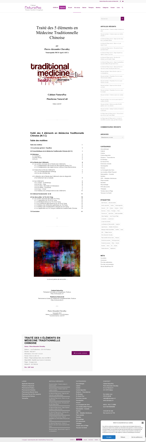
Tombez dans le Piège (107, 191)
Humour (103, 168)
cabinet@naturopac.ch (109, 398)
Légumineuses (104, 226)
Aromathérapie (105, 149)
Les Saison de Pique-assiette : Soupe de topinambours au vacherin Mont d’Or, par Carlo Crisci (59, 418)
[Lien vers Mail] (123, 1)
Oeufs (122, 229)
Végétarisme (112, 248)
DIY (107, 208)
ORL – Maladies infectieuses (109, 178)
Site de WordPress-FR (107, 266)
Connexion (104, 260)
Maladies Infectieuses (113, 226)
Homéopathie (104, 166)
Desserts (103, 208)
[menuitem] (55, 7)
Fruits (118, 210)
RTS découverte (105, 187)
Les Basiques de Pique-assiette (107, 224)
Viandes (115, 245)
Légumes (118, 224)
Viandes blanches (105, 248)
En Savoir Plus (105, 161)
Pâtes (113, 243)
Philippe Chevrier (108, 232)
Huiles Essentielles (119, 213)
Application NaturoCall (28, 383)
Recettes (103, 182)
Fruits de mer (104, 213)
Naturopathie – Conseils (107, 174)
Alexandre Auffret (112, 202)
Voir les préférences (136, 437)
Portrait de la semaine (105, 240)
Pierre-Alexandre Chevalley (107, 235)
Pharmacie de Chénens (28, 396)
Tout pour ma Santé (106, 193)
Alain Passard (104, 202)
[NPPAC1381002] (34, 7)
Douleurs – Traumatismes (108, 157)
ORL (102, 232)
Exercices (103, 210)
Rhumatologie (104, 184)
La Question (103, 218)
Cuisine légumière (106, 155)
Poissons (117, 237)
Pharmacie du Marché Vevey (30, 392)
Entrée (121, 208)
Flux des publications (106, 262)
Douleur (111, 208)
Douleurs (116, 208)
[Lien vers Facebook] (120, 1)
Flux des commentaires (107, 264)
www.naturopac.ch (108, 400)
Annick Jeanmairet (105, 205)
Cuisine (103, 153)
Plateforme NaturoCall (28, 386)
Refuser (123, 437)
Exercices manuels (106, 164)
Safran (108, 245)
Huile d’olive (110, 213)
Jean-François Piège (114, 216)
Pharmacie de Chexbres (28, 390)
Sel (111, 245)
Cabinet (103, 151)
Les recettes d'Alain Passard (108, 172)
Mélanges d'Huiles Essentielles (107, 229)
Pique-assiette (104, 180)
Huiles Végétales (104, 216)
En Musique (104, 159)
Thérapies (103, 189)
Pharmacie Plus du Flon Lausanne (31, 394)
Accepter (108, 437)
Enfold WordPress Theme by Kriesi (46, 439)
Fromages (113, 210)
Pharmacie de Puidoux (28, 388)
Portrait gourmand (115, 240)
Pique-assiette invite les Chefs (107, 237)
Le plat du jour (111, 218)
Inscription (103, 258)
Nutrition (103, 176)
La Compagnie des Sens (107, 170)
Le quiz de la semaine (105, 221)
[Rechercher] (122, 7)
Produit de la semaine (105, 243)
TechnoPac (25, 398)
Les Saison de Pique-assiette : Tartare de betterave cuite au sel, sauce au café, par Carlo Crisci (59, 424)
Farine (108, 210)
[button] (142, 423)
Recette (117, 243)
